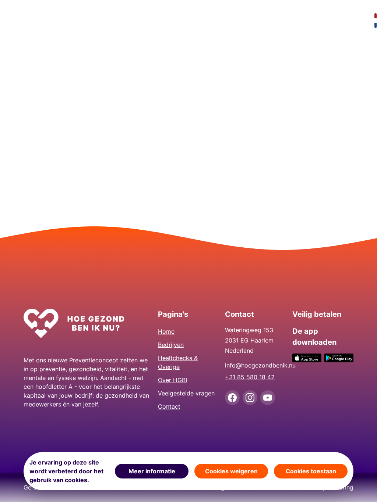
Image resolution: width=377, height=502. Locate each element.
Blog (345, 20)
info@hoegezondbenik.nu (255, 365)
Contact (301, 20)
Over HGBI (194, 20)
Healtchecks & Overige (178, 362)
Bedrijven (84, 20)
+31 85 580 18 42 (250, 377)
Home (36, 20)
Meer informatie (151, 471)
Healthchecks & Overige (142, 20)
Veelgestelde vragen (246, 20)
